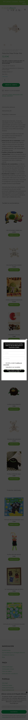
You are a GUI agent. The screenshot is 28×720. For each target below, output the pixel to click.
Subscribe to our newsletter (13, 367)
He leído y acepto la (12, 363)
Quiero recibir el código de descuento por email (14, 371)
